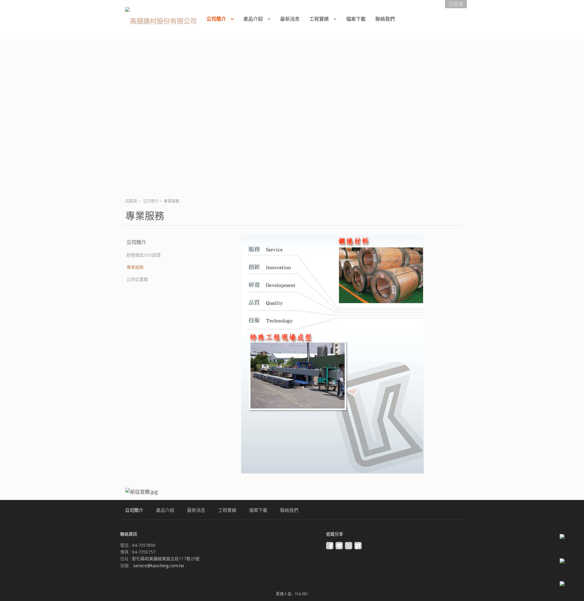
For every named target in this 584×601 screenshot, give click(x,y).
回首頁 (131, 201)
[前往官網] (141, 491)
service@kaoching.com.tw (158, 565)
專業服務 (135, 267)
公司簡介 (151, 201)
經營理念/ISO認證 (144, 255)
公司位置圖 (137, 279)
